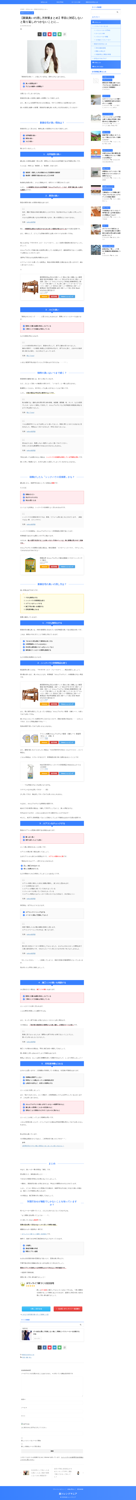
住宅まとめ (44, 2)
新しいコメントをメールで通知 (31, 1438)
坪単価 (112, 125)
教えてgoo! (30, 356)
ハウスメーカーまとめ (101, 26)
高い (112, 162)
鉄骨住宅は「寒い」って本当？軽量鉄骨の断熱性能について (111, 251)
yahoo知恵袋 (31, 222)
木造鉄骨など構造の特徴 (103, 54)
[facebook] (45, 34)
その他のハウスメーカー (103, 40)
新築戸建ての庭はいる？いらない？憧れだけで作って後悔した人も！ (111, 137)
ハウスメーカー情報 (101, 36)
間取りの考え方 (100, 51)
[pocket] (50, 34)
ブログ (114, 199)
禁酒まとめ (97, 62)
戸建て (106, 143)
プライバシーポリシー (59, 1486)
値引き (115, 107)
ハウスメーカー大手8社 (102, 30)
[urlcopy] (65, 34)
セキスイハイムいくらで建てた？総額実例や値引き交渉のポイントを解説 (111, 101)
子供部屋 (104, 219)
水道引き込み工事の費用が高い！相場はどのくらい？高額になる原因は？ (111, 155)
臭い (30, 1355)
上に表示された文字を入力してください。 (34, 1425)
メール (24, 1405)
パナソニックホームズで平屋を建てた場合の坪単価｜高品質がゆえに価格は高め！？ (111, 119)
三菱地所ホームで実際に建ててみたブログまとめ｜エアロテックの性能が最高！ (111, 194)
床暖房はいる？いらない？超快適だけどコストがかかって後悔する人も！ (111, 173)
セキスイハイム (108, 107)
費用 (109, 162)
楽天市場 (54, 296)
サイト (23, 1413)
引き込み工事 (116, 159)
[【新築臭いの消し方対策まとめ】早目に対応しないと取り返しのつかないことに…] (55, 34)
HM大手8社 (60, 2)
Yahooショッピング (67, 296)
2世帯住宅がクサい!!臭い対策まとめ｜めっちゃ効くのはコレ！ (43, 1146)
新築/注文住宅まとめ (92, 2)
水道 (103, 162)
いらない (115, 141)
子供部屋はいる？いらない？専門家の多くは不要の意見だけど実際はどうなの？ (111, 213)
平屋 (116, 125)
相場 (106, 162)
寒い (114, 255)
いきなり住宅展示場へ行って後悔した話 (35, 1312)
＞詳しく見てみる (36, 1306)
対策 (23, 1355)
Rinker (46, 292)
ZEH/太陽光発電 (100, 48)
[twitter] (40, 34)
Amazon (44, 296)
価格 (109, 125)
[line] (60, 34)
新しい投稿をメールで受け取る (31, 1444)
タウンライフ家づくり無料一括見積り (34, 1234)
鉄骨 (116, 255)
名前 (23, 1397)
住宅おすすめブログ (100, 58)
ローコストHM (76, 2)
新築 (27, 1355)
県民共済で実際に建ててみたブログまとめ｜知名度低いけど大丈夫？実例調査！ (111, 85)
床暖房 (104, 180)
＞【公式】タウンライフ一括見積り (68, 1306)
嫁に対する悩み (98, 66)
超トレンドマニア (68, 1491)
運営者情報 (80, 1486)
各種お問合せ (71, 1486)
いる (119, 141)
